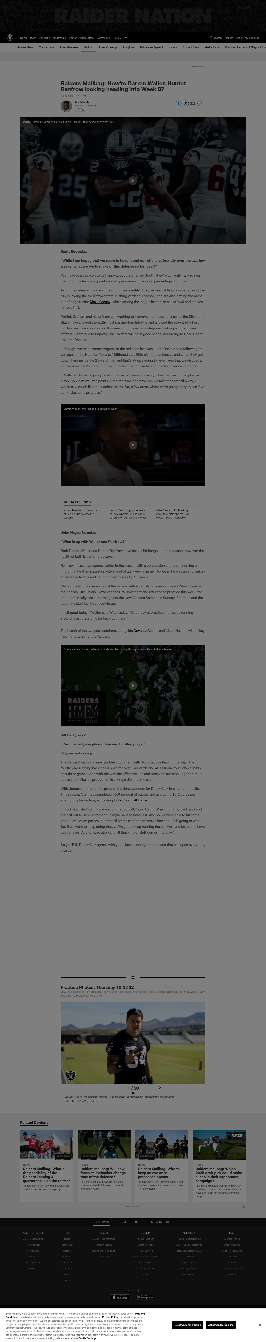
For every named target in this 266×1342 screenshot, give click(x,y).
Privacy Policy (110, 1317)
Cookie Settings (87, 1338)
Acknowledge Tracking (221, 1324)
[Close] (260, 1325)
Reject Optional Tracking (187, 1324)
